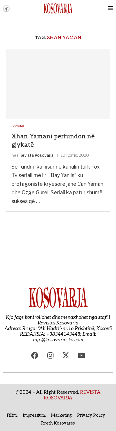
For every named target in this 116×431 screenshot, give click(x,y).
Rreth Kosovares (58, 423)
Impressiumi (34, 415)
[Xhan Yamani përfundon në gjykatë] (58, 84)
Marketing (61, 415)
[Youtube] (81, 355)
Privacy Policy (91, 415)
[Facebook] (35, 355)
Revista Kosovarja (36, 155)
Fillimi (12, 415)
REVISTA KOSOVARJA (72, 395)
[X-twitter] (66, 355)
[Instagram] (50, 355)
